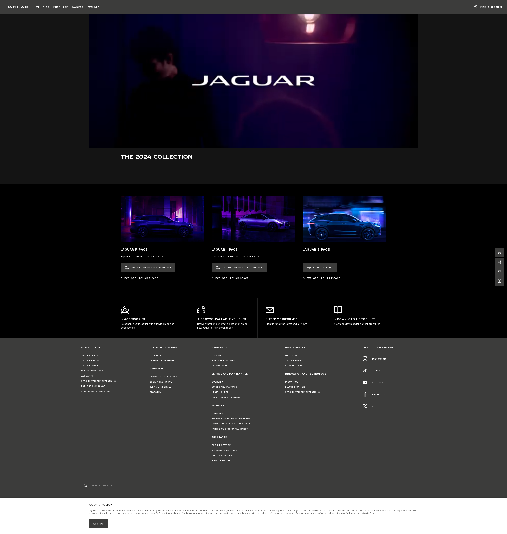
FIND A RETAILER (221, 460)
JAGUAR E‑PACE (90, 360)
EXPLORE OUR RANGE (93, 386)
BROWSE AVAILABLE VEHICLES (151, 267)
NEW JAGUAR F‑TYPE (92, 371)
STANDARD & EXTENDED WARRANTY (232, 419)
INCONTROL (291, 382)
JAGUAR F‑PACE (90, 355)
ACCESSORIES (219, 366)
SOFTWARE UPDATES (223, 360)
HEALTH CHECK (220, 392)
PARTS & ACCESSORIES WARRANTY (231, 424)
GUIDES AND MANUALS (224, 387)
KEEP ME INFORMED (161, 387)
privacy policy (287, 513)
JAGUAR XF (87, 376)
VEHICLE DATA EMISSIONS (95, 391)
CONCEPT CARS (294, 366)
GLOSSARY (155, 392)
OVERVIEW (155, 355)
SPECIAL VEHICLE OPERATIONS (98, 381)
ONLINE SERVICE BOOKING (226, 397)
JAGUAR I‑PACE (89, 366)
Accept (98, 524)
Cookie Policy (369, 513)
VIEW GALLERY (323, 267)
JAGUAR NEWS (293, 360)
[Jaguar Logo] (17, 7)
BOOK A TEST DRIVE (161, 382)
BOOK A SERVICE (221, 445)
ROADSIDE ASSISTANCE (225, 450)
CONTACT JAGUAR (222, 455)
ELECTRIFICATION (295, 387)
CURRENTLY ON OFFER (162, 360)
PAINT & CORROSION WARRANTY (230, 429)
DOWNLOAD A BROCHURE (164, 377)
